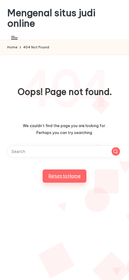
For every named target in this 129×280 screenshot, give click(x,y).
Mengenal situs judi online (51, 18)
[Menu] (14, 37)
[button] (116, 151)
